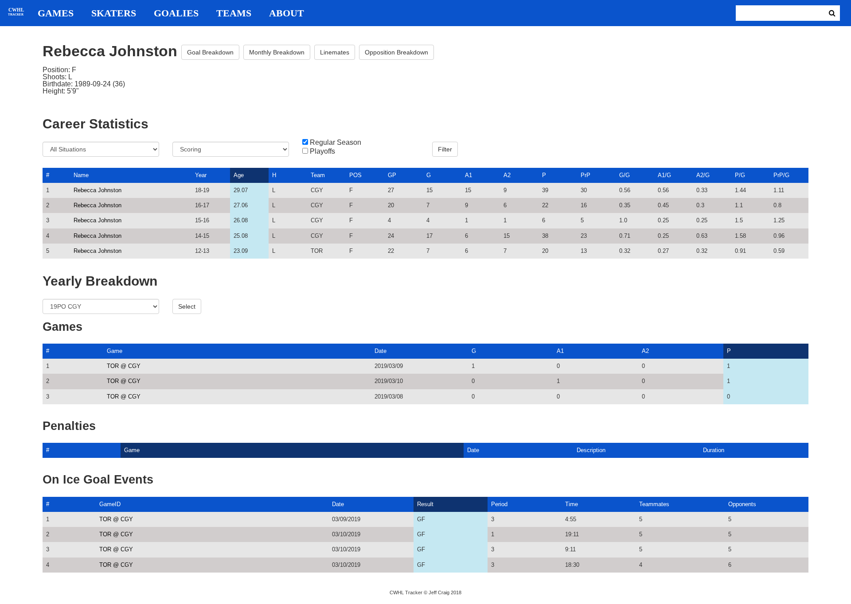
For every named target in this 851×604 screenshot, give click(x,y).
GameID (110, 504)
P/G (740, 175)
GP (392, 175)
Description (591, 450)
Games (56, 13)
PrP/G (781, 175)
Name (81, 175)
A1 (468, 175)
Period (499, 504)
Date (380, 351)
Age (239, 175)
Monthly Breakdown (276, 52)
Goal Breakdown (210, 52)
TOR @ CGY (124, 366)
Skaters (113, 13)
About (286, 13)
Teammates (654, 504)
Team (318, 175)
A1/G (664, 175)
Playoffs (322, 151)
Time (571, 504)
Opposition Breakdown (396, 52)
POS (355, 175)
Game (114, 351)
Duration (713, 450)
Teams (233, 13)
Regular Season (335, 142)
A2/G (703, 175)
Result (425, 504)
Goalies (176, 13)
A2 (507, 175)
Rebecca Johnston (97, 190)
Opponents (742, 504)
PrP (585, 175)
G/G (624, 175)
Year (201, 175)
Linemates (334, 52)
